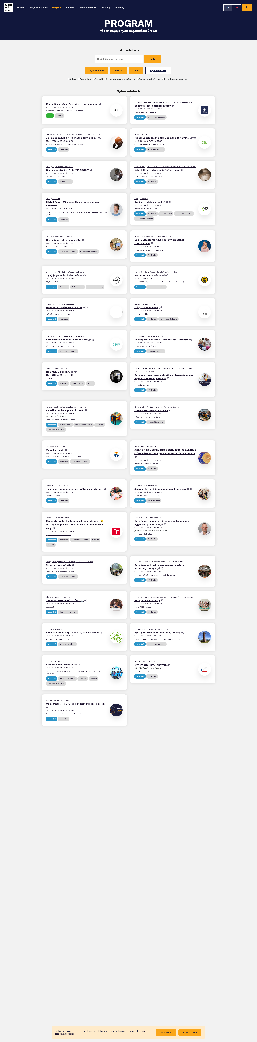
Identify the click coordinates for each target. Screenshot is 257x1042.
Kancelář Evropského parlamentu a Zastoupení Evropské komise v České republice (75, 672)
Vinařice (49, 272)
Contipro (63, 368)
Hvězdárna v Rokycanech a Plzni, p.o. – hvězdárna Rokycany (168, 102)
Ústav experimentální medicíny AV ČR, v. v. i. (158, 236)
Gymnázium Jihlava (149, 304)
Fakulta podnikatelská (61, 518)
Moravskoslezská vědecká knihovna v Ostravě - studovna (77, 134)
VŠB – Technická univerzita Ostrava (60, 346)
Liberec (49, 629)
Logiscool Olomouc (63, 597)
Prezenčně (85, 79)
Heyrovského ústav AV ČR (62, 167)
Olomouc (49, 597)
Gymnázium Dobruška (152, 518)
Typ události (97, 70)
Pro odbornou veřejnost (176, 79)
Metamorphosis (88, 7)
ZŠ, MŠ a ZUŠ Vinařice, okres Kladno (69, 272)
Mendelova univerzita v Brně (145, 209)
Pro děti (99, 79)
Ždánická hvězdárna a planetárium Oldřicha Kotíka (163, 562)
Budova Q (144, 199)
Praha (136, 134)
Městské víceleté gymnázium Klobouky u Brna (64, 111)
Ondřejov (138, 629)
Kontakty (119, 7)
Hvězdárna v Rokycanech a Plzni (147, 112)
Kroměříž (49, 700)
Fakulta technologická (148, 486)
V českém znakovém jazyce (121, 79)
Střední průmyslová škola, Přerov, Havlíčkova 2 (160, 407)
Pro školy (105, 7)
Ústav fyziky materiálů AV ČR (151, 336)
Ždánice (137, 562)
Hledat (152, 59)
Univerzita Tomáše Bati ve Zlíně (146, 495)
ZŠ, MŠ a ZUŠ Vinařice (55, 282)
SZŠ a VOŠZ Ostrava (142, 607)
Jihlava (137, 304)
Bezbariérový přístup (149, 79)
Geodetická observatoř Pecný (156, 629)
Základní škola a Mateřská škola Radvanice (63, 456)
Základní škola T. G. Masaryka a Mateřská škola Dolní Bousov (171, 167)
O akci (20, 7)
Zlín (135, 486)
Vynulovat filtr (158, 70)
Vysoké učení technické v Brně (58, 535)
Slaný (136, 272)
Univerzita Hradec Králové (56, 495)
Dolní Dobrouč (52, 368)
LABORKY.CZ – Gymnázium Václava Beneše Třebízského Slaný (159, 282)
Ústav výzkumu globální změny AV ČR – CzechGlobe (72, 562)
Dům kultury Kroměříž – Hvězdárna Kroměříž (63, 714)
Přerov (137, 407)
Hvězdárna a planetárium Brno (64, 304)
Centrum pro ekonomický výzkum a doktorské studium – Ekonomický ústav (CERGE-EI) (76, 213)
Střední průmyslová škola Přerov (147, 417)
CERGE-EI (56, 199)
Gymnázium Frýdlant (151, 661)
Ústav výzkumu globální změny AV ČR (60, 572)
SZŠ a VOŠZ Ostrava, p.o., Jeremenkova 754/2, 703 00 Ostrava (168, 597)
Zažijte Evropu (58, 661)
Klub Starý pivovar (62, 700)
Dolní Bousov (139, 167)
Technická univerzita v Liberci (58, 639)
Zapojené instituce (38, 7)
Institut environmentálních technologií (69, 336)
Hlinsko (49, 407)
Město (118, 70)
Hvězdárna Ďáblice (148, 446)
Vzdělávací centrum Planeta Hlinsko (60, 420)
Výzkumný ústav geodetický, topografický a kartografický (157, 639)
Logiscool (50, 607)
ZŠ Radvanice (61, 447)
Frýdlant (137, 661)
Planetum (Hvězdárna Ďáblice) (146, 464)
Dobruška (138, 518)
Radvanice (50, 447)
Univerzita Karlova (141, 385)
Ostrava (49, 134)
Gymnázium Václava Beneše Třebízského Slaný (159, 272)
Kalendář (70, 7)
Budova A (64, 486)
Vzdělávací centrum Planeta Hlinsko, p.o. (70, 407)
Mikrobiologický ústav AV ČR (63, 237)
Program (57, 7)
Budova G (58, 629)
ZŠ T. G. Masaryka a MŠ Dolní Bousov (149, 177)
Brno (136, 199)
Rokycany (138, 102)
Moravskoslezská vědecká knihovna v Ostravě (64, 144)
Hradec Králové (140, 368)
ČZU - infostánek (147, 134)
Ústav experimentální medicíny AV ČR (149, 250)
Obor (136, 70)
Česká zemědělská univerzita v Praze (149, 144)
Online (72, 79)
